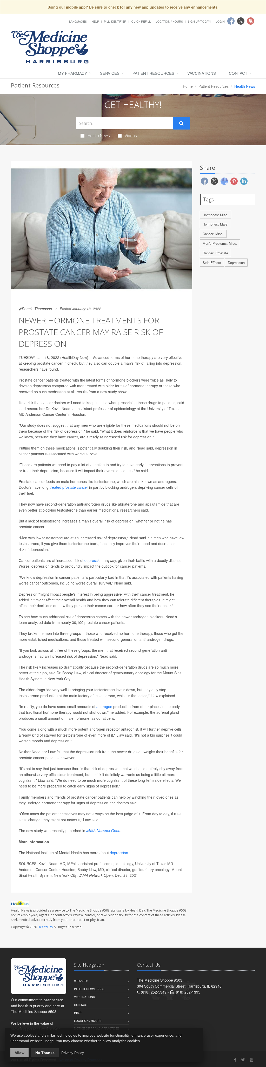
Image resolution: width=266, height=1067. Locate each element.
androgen (104, 706)
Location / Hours (169, 21)
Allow (19, 1053)
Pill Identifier (115, 21)
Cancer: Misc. (213, 233)
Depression (236, 262)
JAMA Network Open (103, 830)
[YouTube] (251, 1060)
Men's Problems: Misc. (220, 243)
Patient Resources (153, 73)
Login (220, 21)
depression (93, 560)
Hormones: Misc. (215, 214)
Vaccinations (201, 73)
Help (95, 21)
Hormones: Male (215, 224)
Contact (238, 73)
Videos (131, 135)
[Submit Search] (181, 123)
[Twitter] (243, 1060)
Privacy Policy (72, 1053)
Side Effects (212, 262)
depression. (119, 852)
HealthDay (45, 927)
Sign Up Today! (199, 21)
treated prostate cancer (69, 487)
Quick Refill (141, 21)
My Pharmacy (72, 73)
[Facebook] (235, 1060)
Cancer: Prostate (215, 252)
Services (109, 73)
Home (188, 86)
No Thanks (45, 1053)
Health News (99, 135)
